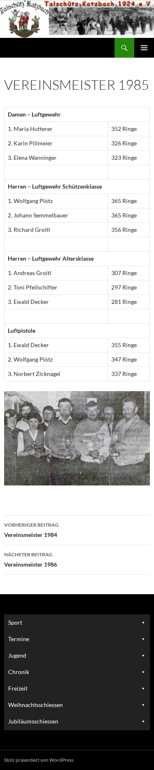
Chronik (18, 671)
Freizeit (18, 688)
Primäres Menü (144, 48)
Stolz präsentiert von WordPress (39, 760)
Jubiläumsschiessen (33, 721)
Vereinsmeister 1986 (30, 559)
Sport (15, 622)
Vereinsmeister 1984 (31, 530)
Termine (18, 638)
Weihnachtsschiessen (35, 704)
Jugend (17, 655)
